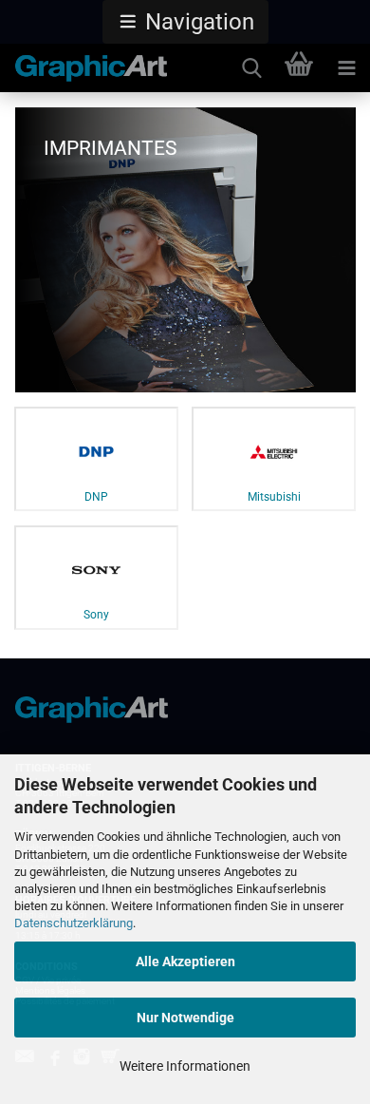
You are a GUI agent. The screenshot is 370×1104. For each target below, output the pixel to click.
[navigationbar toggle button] (346, 68)
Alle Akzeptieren (185, 961)
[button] (185, 22)
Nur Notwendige (185, 1017)
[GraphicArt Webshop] (84, 68)
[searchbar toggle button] (251, 68)
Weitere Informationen (185, 1066)
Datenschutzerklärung (73, 923)
